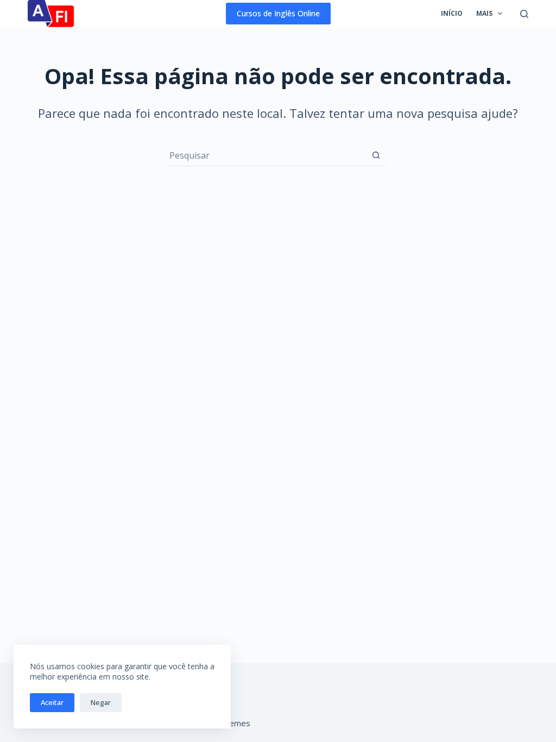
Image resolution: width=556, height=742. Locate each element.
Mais (484, 13)
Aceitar (52, 702)
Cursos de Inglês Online (278, 13)
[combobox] (267, 155)
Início (452, 13)
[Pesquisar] (524, 14)
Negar (101, 702)
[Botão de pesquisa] (376, 155)
